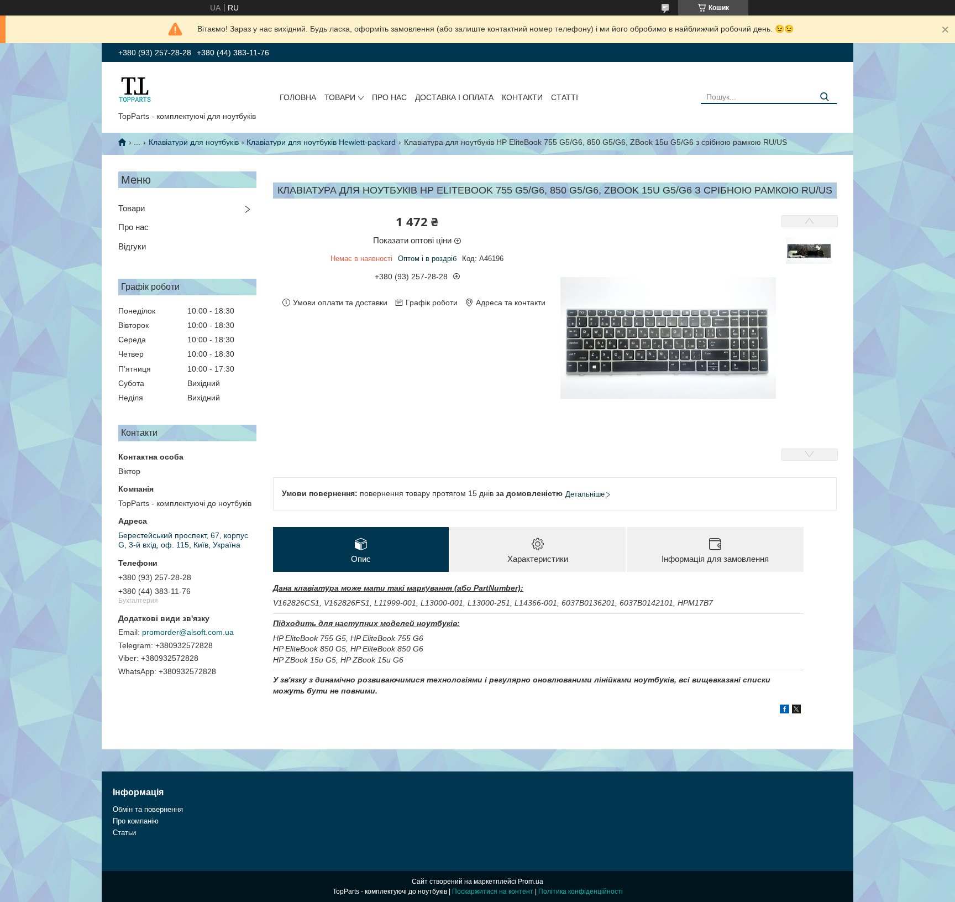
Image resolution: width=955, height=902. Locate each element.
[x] (796, 710)
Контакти (522, 97)
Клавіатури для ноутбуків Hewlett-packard (321, 142)
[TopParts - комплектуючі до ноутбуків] (134, 89)
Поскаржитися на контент (492, 891)
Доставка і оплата (454, 97)
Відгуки (132, 246)
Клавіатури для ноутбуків (194, 142)
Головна (298, 97)
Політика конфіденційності (580, 891)
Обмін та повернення (148, 809)
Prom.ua (530, 881)
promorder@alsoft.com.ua (188, 632)
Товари (339, 97)
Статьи (124, 832)
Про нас (389, 97)
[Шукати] (824, 97)
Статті (564, 97)
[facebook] (784, 710)
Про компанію (136, 821)
